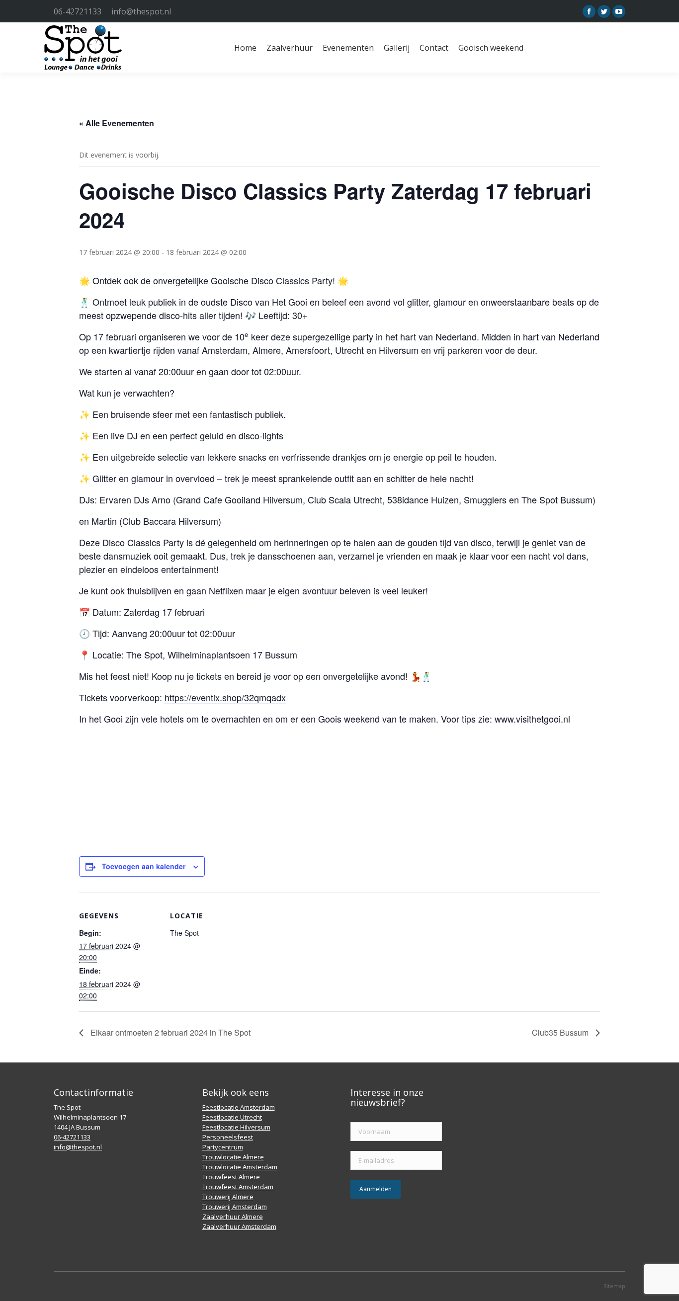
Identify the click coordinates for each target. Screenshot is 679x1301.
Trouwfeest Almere (231, 1176)
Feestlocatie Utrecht (232, 1117)
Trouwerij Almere (228, 1196)
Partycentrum (222, 1146)
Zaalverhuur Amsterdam (239, 1226)
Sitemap (614, 1286)
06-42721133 (77, 11)
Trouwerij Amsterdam (234, 1206)
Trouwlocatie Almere (233, 1156)
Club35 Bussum (561, 1032)
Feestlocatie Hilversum (236, 1127)
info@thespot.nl (141, 11)
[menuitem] (245, 48)
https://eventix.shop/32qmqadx (225, 697)
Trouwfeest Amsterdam (237, 1186)
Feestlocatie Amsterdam (238, 1107)
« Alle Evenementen (116, 123)
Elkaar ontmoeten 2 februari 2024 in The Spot (169, 1032)
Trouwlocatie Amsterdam (239, 1166)
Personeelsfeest (227, 1137)
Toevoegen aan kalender (143, 866)
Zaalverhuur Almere (232, 1216)
